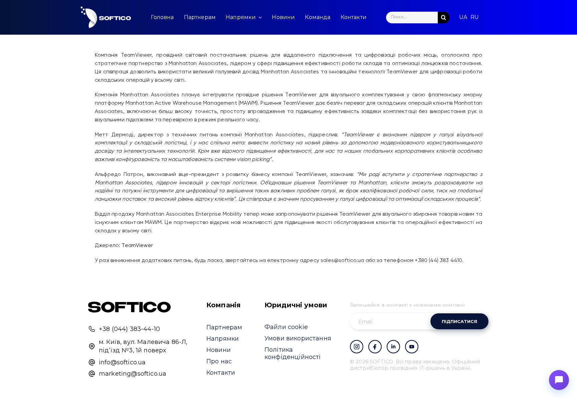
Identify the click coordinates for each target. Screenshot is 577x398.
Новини (218, 350)
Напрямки (222, 338)
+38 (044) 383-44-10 (129, 329)
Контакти (220, 372)
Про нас (219, 361)
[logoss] (106, 17)
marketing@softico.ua (132, 374)
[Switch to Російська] (474, 17)
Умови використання (297, 338)
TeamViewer (138, 245)
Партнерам (224, 327)
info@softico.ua (122, 362)
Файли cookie (286, 327)
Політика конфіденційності (292, 353)
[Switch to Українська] (463, 17)
